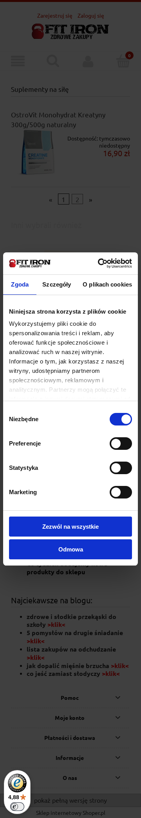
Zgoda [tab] (20, 284)
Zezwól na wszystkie (70, 526)
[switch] (121, 443)
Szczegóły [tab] (56, 284)
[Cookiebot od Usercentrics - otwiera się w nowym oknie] (99, 263)
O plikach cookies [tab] (107, 284)
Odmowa (70, 549)
